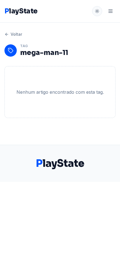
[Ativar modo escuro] (97, 11)
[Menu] (110, 11)
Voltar (16, 34)
